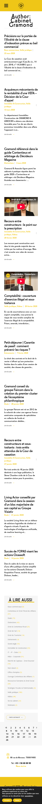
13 (33, 730)
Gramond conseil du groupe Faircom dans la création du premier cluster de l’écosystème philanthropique (21, 393)
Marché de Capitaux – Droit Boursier (21, 661)
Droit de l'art (12, 631)
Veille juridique (26, 50)
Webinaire (11, 705)
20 (7, 737)
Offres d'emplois (14, 672)
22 (18, 737)
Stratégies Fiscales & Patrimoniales (20, 688)
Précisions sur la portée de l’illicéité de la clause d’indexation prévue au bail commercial (20, 41)
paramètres (29, 796)
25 (35, 737)
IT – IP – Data (13, 652)
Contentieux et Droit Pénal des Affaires (22, 611)
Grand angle (12, 644)
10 (16, 730)
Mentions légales (29, 786)
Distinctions (9, 163)
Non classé (12, 668)
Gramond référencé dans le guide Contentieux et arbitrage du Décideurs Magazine (21, 153)
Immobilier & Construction (14, 103)
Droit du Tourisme (14, 635)
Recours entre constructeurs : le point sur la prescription (20, 224)
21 (13, 737)
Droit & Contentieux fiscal (17, 627)
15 (13, 733)
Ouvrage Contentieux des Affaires (20, 676)
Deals (6, 404)
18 (29, 733)
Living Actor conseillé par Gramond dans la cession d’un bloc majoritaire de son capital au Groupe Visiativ (19, 504)
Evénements (9, 353)
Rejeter (17, 800)
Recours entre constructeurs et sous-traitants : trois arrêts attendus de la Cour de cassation (18, 447)
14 (7, 733)
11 (21, 730)
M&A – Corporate (14, 656)
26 (7, 740)
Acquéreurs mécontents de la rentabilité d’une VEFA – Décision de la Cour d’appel (21, 94)
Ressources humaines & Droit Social (21, 681)
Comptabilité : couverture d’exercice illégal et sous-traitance (20, 299)
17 (24, 733)
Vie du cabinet (13, 701)
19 (35, 733)
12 (27, 730)
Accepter (7, 800)
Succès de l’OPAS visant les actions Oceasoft (21, 553)
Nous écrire (21, 765)
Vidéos (14, 234)
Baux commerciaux (11, 50)
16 (18, 733)
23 (24, 737)
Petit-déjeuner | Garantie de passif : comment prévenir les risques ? (19, 345)
